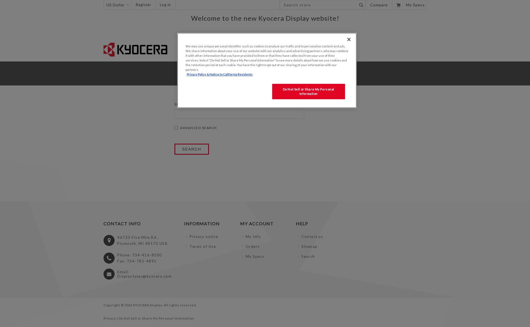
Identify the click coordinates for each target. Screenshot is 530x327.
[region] (267, 70)
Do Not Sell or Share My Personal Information (308, 91)
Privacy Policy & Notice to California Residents (220, 74)
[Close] (349, 39)
